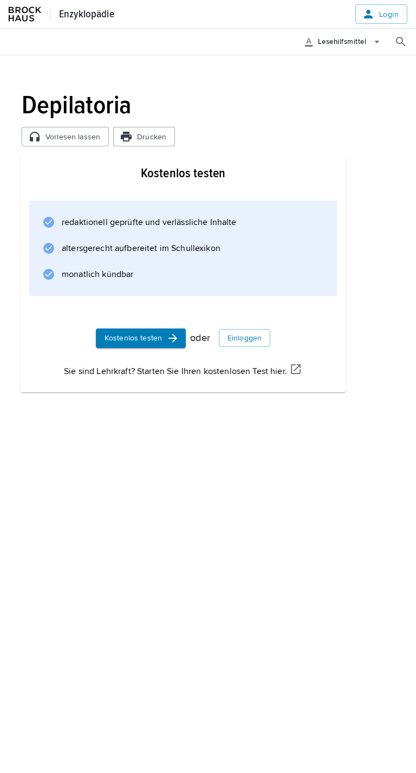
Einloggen (244, 338)
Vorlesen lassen (73, 136)
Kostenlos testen (133, 338)
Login (389, 14)
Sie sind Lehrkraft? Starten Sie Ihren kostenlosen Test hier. (175, 371)
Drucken (151, 136)
